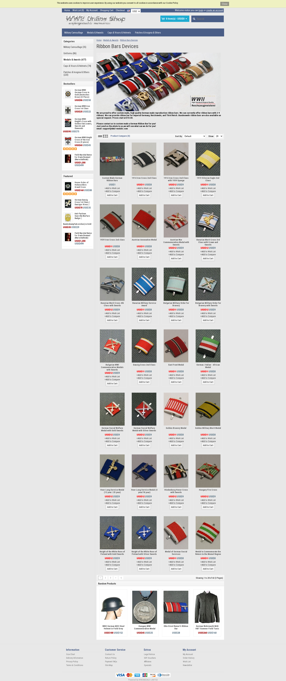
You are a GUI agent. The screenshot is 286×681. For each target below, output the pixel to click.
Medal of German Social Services (176, 552)
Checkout (120, 10)
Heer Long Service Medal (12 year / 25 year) (112, 491)
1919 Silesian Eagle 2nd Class (208, 179)
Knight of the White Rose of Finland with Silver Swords (144, 552)
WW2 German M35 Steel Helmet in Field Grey (113, 627)
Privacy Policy (72, 661)
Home (67, 10)
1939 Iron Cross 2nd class (112, 239)
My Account (92, 10)
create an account (214, 10)
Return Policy (110, 658)
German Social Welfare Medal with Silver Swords (144, 429)
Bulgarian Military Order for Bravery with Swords (208, 304)
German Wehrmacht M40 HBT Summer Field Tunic (207, 627)
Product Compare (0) (120, 136)
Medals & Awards (95, 32)
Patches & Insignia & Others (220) (76, 73)
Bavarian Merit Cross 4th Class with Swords (112, 304)
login (201, 10)
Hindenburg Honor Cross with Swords (176, 491)
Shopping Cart (106, 10)
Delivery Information (74, 658)
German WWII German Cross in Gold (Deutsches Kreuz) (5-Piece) (82, 93)
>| (121, 577)
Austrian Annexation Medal (144, 239)
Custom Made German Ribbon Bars (112, 179)
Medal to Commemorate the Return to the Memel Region (208, 552)
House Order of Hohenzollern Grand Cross (82, 184)
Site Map (109, 665)
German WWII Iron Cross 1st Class (82, 107)
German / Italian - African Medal (208, 366)
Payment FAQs (111, 661)
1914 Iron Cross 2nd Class (144, 178)
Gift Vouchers (150, 658)
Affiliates (147, 661)
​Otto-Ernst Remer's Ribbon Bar (176, 627)
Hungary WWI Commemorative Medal (144, 627)
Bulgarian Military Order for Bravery (176, 304)
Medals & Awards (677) (75, 59)
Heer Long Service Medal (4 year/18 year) (144, 491)
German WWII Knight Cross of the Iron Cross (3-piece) (83, 139)
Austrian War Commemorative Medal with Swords (176, 242)
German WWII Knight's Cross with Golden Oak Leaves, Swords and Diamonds (83, 124)
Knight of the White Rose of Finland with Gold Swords (112, 552)
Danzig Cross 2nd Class (144, 365)
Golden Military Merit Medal (208, 428)
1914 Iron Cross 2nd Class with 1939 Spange (176, 179)
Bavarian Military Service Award (144, 304)
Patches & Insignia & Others (148, 32)
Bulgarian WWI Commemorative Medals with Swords (112, 367)
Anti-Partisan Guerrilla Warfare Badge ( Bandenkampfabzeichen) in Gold (77, 218)
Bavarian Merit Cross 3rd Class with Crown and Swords (208, 242)
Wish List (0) (78, 10)
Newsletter (187, 665)
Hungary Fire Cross (208, 490)
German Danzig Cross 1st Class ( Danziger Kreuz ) (82, 202)
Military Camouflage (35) (75, 47)
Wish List (187, 661)
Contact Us (110, 654)
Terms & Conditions (74, 665)
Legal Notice (149, 654)
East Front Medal (176, 365)
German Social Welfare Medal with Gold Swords (112, 429)
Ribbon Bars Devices (129, 40)
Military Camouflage (73, 32)
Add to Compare (113, 191)
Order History (188, 658)
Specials (147, 665)
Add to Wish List (113, 188)
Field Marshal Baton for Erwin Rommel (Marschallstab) (83, 157)
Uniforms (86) (70, 53)
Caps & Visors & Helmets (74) (77, 66)
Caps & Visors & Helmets (119, 32)
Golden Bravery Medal (176, 428)
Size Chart (70, 654)
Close (224, 4)
